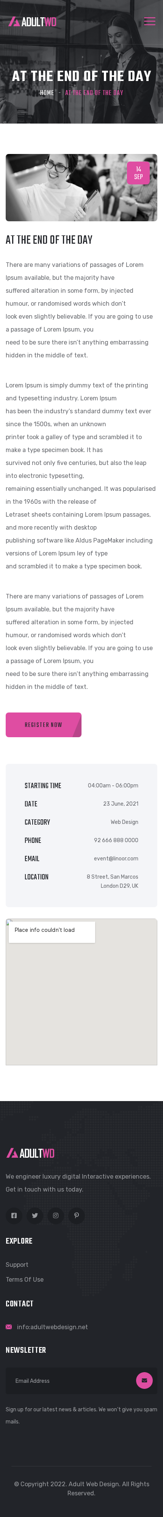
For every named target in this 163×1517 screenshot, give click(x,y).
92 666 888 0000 (116, 840)
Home (47, 93)
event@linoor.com (116, 858)
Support (17, 1264)
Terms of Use (25, 1279)
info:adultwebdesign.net (52, 1327)
